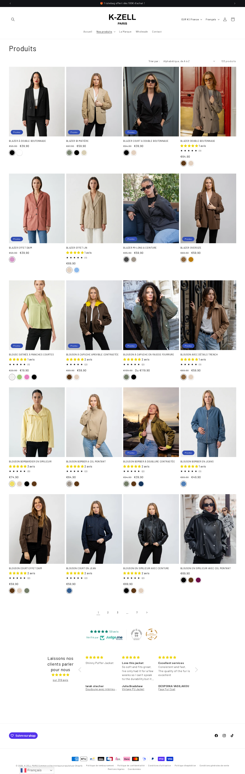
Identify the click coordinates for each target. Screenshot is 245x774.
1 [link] (98, 612)
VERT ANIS (19, 377)
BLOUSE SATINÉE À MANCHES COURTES (31, 354)
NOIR (12, 153)
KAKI (69, 153)
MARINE (141, 484)
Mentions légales (116, 769)
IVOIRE (19, 153)
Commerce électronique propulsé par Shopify (60, 765)
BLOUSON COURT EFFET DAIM (25, 568)
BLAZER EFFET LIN (77, 247)
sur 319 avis (60, 680)
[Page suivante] (147, 612)
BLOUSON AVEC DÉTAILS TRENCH (199, 354)
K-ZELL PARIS (31, 765)
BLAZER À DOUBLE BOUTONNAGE (27, 140)
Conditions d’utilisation (159, 765)
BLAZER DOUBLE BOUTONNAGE (197, 140)
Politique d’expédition (185, 765)
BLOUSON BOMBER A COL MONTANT (86, 461)
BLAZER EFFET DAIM (20, 247)
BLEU (183, 484)
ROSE (27, 377)
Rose (12, 259)
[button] (13, 19)
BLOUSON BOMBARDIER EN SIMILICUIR (30, 461)
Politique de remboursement (100, 765)
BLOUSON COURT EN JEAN (81, 568)
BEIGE (84, 153)
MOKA (183, 259)
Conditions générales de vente (214, 765)
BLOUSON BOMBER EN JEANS (197, 461)
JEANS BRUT (69, 591)
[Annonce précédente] (10, 3)
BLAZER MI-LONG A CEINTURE (140, 247)
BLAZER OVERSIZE (190, 247)
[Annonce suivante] (235, 3)
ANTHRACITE (126, 259)
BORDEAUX (198, 580)
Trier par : (154, 61)
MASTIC (12, 377)
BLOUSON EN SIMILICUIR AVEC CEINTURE (146, 568)
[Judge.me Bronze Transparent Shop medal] (151, 634)
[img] (60, 674)
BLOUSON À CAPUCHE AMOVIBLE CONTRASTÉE (92, 354)
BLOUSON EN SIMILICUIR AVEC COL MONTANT (205, 568)
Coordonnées (134, 769)
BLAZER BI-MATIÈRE (77, 140)
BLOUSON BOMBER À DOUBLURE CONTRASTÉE (149, 461)
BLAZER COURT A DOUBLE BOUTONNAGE (145, 140)
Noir (126, 153)
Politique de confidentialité (131, 765)
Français (34, 770)
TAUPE (134, 259)
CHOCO (183, 163)
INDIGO (77, 270)
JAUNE (12, 484)
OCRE (191, 259)
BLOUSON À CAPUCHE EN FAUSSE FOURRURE (148, 354)
